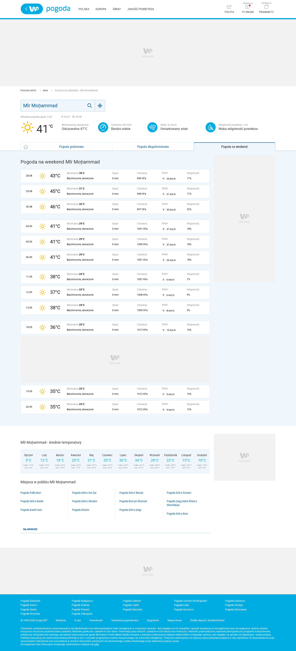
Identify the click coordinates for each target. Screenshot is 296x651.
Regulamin (153, 620)
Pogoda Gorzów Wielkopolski (190, 600)
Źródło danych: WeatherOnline (207, 620)
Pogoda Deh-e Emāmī (179, 493)
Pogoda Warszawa (235, 609)
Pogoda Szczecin (184, 609)
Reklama (61, 620)
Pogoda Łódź (181, 605)
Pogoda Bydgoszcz (82, 600)
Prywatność (96, 620)
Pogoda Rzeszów (132, 609)
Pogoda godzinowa (71, 146)
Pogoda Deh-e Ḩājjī (130, 510)
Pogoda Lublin (131, 605)
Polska (84, 9)
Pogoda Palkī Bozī (31, 493)
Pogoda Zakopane (82, 613)
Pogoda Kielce (29, 605)
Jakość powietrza (140, 9)
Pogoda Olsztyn (234, 605)
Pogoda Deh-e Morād (131, 493)
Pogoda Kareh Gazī (31, 510)
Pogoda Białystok (30, 600)
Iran (46, 90)
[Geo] (100, 105)
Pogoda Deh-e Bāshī (32, 501)
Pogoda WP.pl (29, 90)
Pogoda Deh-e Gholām (84, 501)
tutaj (96, 644)
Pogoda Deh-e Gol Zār (84, 493)
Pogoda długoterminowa (153, 146)
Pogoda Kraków (81, 605)
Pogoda (58, 8)
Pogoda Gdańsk (132, 600)
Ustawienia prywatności (125, 620)
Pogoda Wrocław (30, 613)
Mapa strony (175, 620)
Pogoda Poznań (80, 609)
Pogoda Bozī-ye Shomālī (133, 501)
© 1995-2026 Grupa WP (34, 620)
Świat (117, 9)
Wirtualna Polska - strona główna (32, 8)
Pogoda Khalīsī (80, 510)
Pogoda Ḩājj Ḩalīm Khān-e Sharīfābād (182, 503)
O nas (77, 620)
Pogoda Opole (28, 609)
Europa (101, 9)
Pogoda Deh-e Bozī (177, 513)
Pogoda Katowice (235, 600)
